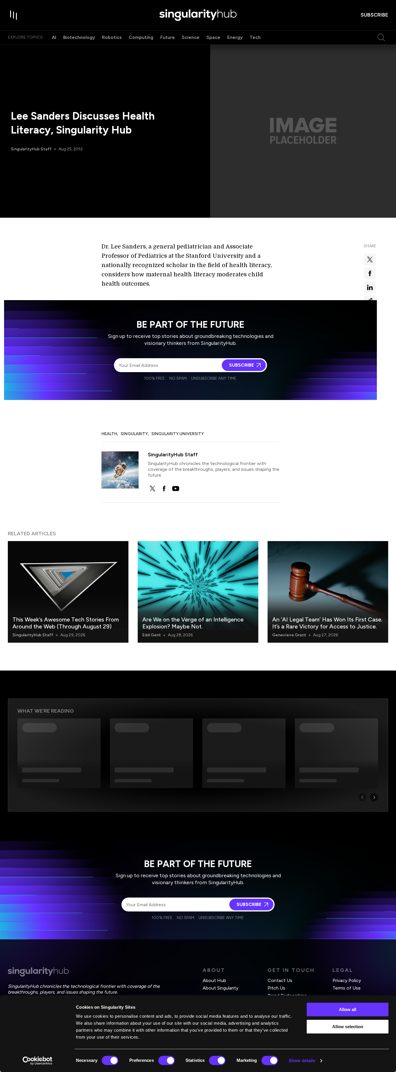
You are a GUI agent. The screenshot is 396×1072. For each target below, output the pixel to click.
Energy (235, 37)
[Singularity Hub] (198, 15)
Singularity (134, 433)
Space (213, 37)
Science (190, 37)
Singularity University (177, 433)
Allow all (347, 1009)
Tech (255, 37)
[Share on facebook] (370, 273)
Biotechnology (79, 37)
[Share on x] (370, 259)
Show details (302, 1060)
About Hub (214, 980)
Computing (141, 37)
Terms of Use (347, 988)
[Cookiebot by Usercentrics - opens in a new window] (37, 1060)
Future (167, 37)
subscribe (374, 15)
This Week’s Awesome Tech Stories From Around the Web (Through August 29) (65, 623)
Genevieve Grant (289, 635)
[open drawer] (13, 15)
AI (54, 37)
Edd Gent (151, 635)
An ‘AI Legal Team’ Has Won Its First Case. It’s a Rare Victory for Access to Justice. (327, 623)
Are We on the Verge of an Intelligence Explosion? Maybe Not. (193, 623)
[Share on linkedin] (370, 287)
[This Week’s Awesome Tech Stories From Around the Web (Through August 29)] (68, 592)
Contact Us (280, 980)
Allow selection (347, 1026)
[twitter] (152, 488)
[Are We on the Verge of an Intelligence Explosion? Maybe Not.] (198, 592)
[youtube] (175, 488)
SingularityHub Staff (31, 149)
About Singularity (220, 988)
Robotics (112, 37)
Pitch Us (276, 988)
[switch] (166, 1060)
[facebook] (164, 488)
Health (109, 433)
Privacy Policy (347, 980)
